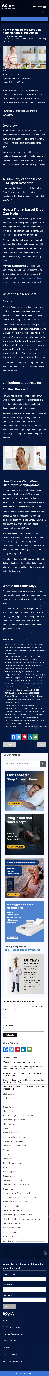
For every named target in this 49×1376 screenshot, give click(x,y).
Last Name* (8, 1295)
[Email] (35, 737)
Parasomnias (8, 1128)
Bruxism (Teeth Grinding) (14, 1180)
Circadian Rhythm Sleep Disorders (18, 1115)
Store (5, 19)
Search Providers (10, 1341)
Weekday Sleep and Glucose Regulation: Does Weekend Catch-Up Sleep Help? (23, 1068)
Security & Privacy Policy (13, 1361)
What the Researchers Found (24, 98)
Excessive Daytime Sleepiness (16, 1137)
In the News (8, 1098)
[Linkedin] (30, 737)
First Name (8, 1017)
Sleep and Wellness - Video (15, 1202)
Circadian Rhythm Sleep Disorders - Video (21, 1219)
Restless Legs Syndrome (14, 1120)
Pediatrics (7, 1159)
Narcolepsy (8, 1111)
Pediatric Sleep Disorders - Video (17, 1193)
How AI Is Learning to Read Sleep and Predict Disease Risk (23, 1088)
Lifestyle (7, 1154)
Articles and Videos (40, 19)
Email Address (10, 1009)
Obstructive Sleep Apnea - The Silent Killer (21, 1062)
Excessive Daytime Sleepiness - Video (19, 1197)
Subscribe (9, 1306)
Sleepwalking (9, 1176)
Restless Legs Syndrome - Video (17, 1215)
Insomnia (7, 1102)
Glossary (6, 1348)
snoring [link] (22, 278)
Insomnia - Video (10, 1232)
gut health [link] (33, 549)
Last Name (8, 1026)
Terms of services (10, 1354)
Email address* (9, 1274)
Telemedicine (26, 19)
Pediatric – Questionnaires (14, 1146)
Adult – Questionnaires (13, 1141)
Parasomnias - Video (12, 1206)
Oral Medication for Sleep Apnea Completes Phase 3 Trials (22, 1074)
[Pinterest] (24, 737)
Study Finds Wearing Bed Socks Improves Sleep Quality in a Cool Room (24, 1081)
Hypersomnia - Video (12, 1210)
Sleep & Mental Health (13, 1163)
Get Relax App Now (11, 1327)
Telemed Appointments (13, 1334)
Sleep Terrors (9, 1189)
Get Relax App (14, 19)
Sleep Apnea (16, 36)
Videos (6, 1150)
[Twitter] (18, 737)
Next (40, 744)
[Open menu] (44, 7)
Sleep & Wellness (10, 1133)
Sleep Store (8, 1320)
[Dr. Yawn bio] (37, 6)
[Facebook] (13, 737)
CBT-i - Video (9, 1236)
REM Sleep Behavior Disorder (16, 1184)
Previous (10, 744)
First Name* (8, 1285)
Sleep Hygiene (9, 1171)
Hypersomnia (9, 1124)
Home (5, 36)
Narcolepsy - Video (11, 1223)
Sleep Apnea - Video (12, 1228)
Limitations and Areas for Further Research (24, 103)
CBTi (5, 1167)
